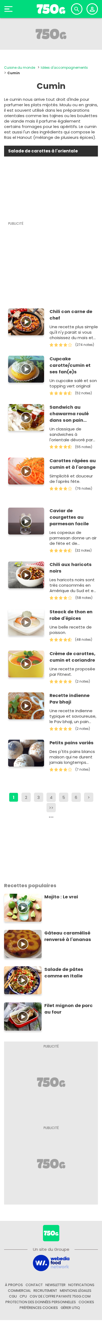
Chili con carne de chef (71, 314)
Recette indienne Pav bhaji (69, 698)
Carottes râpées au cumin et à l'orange (73, 464)
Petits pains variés (72, 743)
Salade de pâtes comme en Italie (63, 972)
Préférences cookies (39, 1307)
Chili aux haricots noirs (71, 567)
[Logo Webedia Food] (51, 1262)
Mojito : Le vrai (61, 897)
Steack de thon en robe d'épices (71, 615)
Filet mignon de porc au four (68, 1008)
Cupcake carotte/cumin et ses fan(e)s (70, 365)
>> (51, 808)
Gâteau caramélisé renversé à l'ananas (67, 936)
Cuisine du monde (19, 67)
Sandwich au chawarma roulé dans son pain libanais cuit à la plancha (69, 414)
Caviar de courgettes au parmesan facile (69, 517)
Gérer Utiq (70, 1307)
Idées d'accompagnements (64, 67)
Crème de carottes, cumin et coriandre (72, 657)
